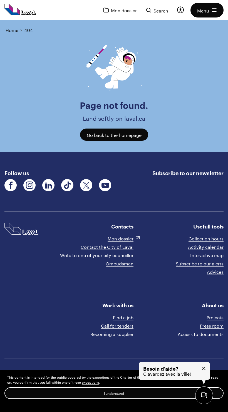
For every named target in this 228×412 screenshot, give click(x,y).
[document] (114, 86)
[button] (207, 10)
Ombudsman (119, 263)
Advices (215, 271)
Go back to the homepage (114, 134)
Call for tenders (117, 325)
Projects (215, 316)
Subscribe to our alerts (200, 263)
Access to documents (201, 333)
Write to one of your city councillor (96, 254)
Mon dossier (120, 238)
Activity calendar (206, 246)
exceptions (90, 382)
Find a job (123, 316)
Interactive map (207, 254)
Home (12, 29)
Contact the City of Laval (107, 246)
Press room (212, 325)
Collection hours (206, 238)
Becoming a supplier (111, 333)
